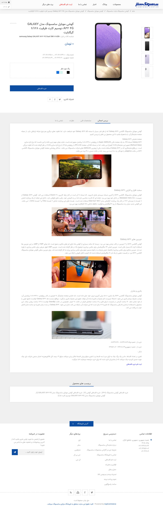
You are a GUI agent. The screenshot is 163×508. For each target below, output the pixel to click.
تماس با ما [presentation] (59, 120)
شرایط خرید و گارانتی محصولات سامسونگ (101, 450)
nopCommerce (110, 504)
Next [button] (147, 81)
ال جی (78, 459)
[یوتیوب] (78, 492)
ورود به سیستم (3, 2)
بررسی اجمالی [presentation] (103, 120)
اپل (79, 440)
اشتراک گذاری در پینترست (50, 99)
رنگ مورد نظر (65, 68)
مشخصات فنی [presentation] (85, 120)
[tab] (102, 120)
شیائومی (77, 450)
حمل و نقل (112, 469)
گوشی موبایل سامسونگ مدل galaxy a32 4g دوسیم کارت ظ (82, 395)
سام (79, 445)
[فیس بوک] (85, 492)
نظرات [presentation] (71, 120)
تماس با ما (112, 440)
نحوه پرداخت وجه (110, 479)
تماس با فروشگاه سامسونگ (106, 455)
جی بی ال (77, 455)
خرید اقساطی (42, 88)
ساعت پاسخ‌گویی (110, 484)
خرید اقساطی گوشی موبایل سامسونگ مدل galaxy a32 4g (60, 392)
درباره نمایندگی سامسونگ (107, 445)
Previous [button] (147, 24)
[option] (147, 32)
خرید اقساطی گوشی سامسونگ (117, 392)
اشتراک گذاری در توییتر (60, 99)
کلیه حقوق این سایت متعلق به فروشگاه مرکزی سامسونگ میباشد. (70, 504)
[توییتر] (92, 492)
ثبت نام (5, 7)
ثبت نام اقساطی (110, 459)
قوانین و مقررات (110, 464)
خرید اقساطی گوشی (93, 392)
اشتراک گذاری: (68, 99)
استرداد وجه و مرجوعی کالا (107, 474)
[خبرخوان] (71, 492)
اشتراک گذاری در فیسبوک (55, 99)
